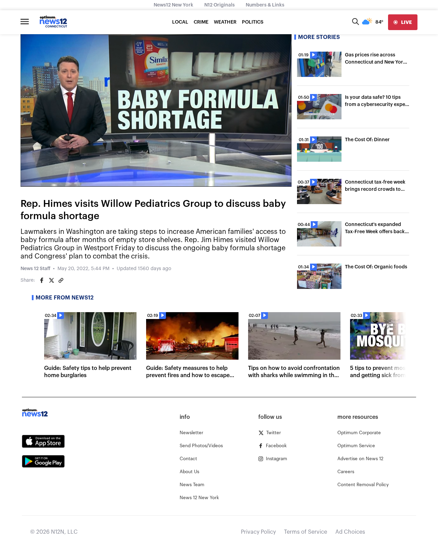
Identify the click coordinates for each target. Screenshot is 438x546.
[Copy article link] (61, 280)
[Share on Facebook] (41, 280)
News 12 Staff (35, 268)
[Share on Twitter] (51, 280)
